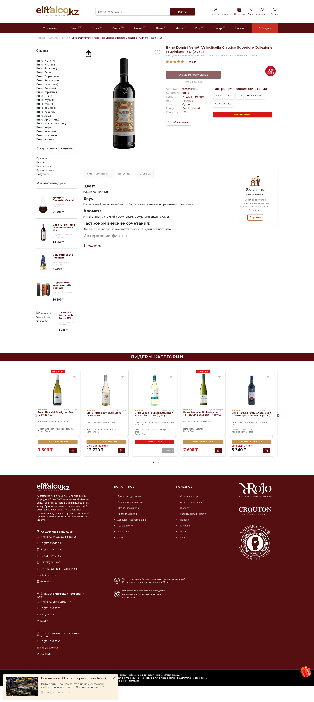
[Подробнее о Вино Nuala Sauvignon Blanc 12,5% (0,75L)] (106, 390)
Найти (182, 11)
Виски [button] (97, 28)
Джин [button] (181, 28)
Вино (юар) (43, 127)
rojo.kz (44, 620)
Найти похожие (180, 122)
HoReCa (184, 519)
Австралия (140, 429)
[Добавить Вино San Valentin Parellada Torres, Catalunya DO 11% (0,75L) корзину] (218, 450)
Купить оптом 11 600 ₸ (106, 442)
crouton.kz (46, 654)
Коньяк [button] (139, 28)
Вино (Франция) (46, 68)
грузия (235, 429)
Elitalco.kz (85, 513)
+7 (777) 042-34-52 (50, 562)
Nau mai (70, 428)
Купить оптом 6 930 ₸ (203, 442)
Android (131, 597)
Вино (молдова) (46, 135)
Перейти (255, 217)
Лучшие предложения (129, 496)
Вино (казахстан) (47, 84)
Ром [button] (199, 28)
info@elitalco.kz (48, 575)
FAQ (182, 537)
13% (184, 112)
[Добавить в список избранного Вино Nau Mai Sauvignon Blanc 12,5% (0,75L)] (74, 377)
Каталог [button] (52, 28)
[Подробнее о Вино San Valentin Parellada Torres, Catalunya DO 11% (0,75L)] (203, 389)
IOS (124, 597)
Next (278, 415)
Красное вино (125, 525)
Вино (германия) (47, 92)
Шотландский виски (128, 507)
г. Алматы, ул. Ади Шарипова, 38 (58, 536)
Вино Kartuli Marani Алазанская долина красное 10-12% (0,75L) (251, 414)
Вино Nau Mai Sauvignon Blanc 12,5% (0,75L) (57, 413)
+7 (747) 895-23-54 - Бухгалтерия (59, 568)
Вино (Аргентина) (47, 119)
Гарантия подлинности (193, 513)
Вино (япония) (45, 139)
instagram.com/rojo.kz (57, 692)
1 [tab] (153, 462)
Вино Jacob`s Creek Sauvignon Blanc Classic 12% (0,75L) (154, 414)
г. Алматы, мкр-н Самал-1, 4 (55, 601)
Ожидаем (168, 450)
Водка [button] (118, 28)
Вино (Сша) (43, 72)
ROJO (66, 509)
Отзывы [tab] (145, 174)
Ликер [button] (219, 28)
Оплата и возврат (190, 496)
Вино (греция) (45, 104)
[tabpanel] (58, 413)
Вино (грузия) (45, 100)
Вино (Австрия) (46, 88)
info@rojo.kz (47, 614)
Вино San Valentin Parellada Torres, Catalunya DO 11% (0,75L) (202, 413)
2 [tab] (158, 462)
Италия (187, 96)
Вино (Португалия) (48, 76)
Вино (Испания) (46, 60)
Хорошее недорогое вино (131, 519)
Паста (229, 95)
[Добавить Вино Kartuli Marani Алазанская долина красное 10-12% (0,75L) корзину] (266, 450)
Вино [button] (76, 28)
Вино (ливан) (44, 115)
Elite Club (185, 525)
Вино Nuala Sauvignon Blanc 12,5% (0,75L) (104, 414)
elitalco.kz (45, 581)
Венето (199, 96)
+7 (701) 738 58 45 (50, 641)
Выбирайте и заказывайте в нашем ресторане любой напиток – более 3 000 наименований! (73, 686)
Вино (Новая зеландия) (51, 123)
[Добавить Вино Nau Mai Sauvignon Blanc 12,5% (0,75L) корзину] (73, 450)
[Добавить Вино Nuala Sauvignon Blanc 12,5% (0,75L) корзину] (121, 450)
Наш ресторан (242, 114)
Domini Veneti (191, 108)
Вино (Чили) (44, 96)
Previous (36, 415)
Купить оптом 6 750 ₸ (58, 442)
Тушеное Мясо (255, 95)
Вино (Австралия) (47, 80)
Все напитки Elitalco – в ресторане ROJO (73, 678)
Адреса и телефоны (191, 502)
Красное (41, 158)
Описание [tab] (123, 174)
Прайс (183, 531)
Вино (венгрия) (46, 131)
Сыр (239, 95)
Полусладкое (247, 431)
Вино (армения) (46, 108)
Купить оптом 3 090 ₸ (251, 442)
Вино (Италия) (45, 64)
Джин (120, 537)
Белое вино (123, 531)
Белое (40, 162)
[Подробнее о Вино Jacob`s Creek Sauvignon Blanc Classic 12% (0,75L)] (154, 390)
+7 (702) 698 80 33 (50, 608)
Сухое (186, 104)
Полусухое (43, 174)
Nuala (117, 429)
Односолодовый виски (130, 502)
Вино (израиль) (46, 111)
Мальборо (60, 428)
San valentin (197, 428)
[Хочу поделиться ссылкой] (88, 53)
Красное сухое (45, 170)
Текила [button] (241, 28)
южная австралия (155, 429)
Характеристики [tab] (97, 174)
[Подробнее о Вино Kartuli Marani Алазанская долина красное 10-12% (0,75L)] (251, 390)
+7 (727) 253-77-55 (50, 543)
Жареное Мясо (223, 103)
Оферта (184, 507)
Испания (187, 428)
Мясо (218, 95)
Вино (185, 92)
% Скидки (265, 28)
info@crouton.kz (49, 647)
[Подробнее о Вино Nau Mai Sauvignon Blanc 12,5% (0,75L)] (58, 389)
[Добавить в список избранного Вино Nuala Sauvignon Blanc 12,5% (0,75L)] (122, 377)
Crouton (41, 519)
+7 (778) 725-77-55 (50, 549)
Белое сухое (44, 166)
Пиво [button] (161, 28)
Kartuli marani (245, 429)
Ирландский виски (127, 513)
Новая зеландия (46, 428)
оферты (171, 677)
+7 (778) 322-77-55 (50, 555)
